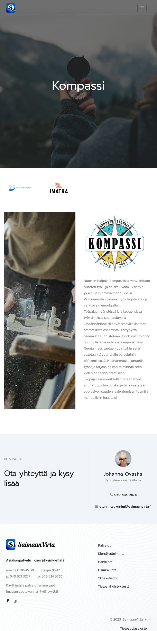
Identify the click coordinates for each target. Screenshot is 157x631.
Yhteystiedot (108, 578)
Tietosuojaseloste (133, 628)
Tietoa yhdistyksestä (114, 586)
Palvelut (104, 545)
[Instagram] (15, 601)
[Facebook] (7, 601)
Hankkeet (105, 562)
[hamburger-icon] (142, 8)
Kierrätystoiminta (111, 554)
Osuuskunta (107, 570)
